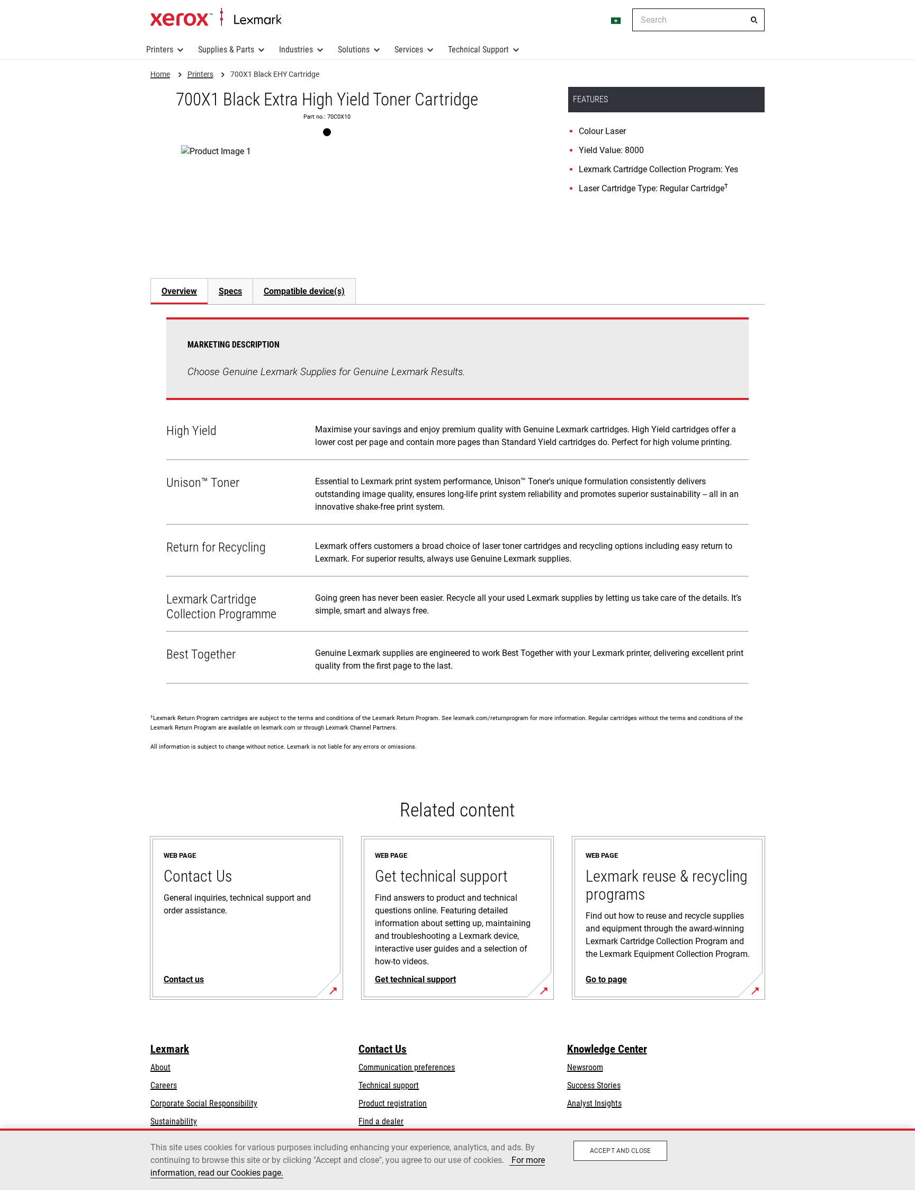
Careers (163, 1085)
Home (215, 17)
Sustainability (173, 1121)
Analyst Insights (594, 1103)
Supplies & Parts (226, 50)
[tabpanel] (457, 503)
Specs (230, 291)
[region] (457, 1159)
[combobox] (698, 19)
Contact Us (382, 1049)
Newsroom (585, 1067)
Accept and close (620, 1151)
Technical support (388, 1085)
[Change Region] (616, 20)
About (160, 1067)
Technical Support (478, 50)
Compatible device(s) (304, 291)
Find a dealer (380, 1121)
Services (408, 50)
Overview (179, 291)
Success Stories (594, 1085)
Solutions (354, 50)
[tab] (179, 291)
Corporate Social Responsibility (203, 1103)
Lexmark (169, 1049)
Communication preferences (406, 1067)
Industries (296, 50)
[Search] (754, 20)
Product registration (392, 1103)
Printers (159, 50)
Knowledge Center (607, 1049)
